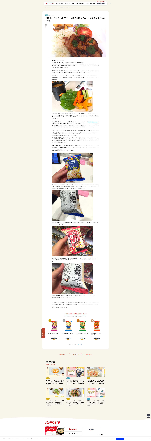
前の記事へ (62, 354)
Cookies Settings (111, 438)
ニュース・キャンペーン (80, 3)
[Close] (149, 439)
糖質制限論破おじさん (93, 122)
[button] (43, 333)
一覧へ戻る (74, 354)
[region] (75, 439)
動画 (73, 3)
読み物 (48, 6)
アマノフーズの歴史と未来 (90, 3)
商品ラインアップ (68, 3)
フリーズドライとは (59, 3)
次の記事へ (88, 354)
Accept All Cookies (120, 438)
